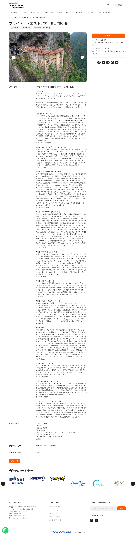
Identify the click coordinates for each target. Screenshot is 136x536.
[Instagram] (91, 520)
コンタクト (89, 13)
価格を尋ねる (108, 36)
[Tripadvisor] (96, 520)
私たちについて (54, 507)
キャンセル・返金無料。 (100, 40)
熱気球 (59, 13)
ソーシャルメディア (97, 515)
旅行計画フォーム (55, 520)
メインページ (13, 13)
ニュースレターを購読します (101, 502)
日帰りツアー (49, 13)
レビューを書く (15, 461)
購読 (121, 508)
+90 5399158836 (17, 516)
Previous (13, 57)
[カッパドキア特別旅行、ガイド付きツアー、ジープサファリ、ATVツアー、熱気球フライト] (37, 5)
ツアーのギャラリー (103, 13)
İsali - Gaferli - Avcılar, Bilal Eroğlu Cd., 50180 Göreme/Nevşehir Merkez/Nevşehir (22, 510)
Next (82, 57)
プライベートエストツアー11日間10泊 (33, 17)
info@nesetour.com (19, 518)
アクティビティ (35, 13)
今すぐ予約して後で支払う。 (101, 49)
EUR (108, 5)
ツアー (24, 13)
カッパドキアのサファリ (74, 13)
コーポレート (54, 502)
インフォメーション (16, 502)
